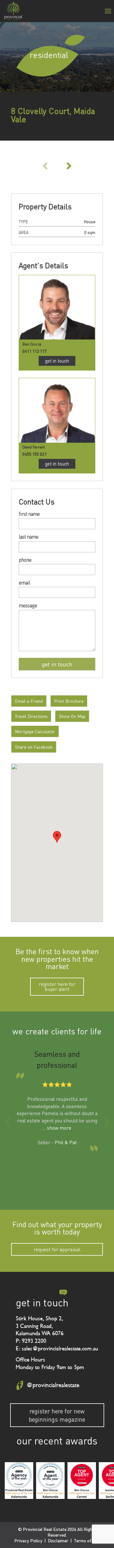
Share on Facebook (34, 747)
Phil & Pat (66, 1142)
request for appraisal (57, 1249)
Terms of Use (87, 1540)
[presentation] (8, 1121)
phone (25, 560)
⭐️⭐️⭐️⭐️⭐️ (57, 1084)
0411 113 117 (34, 351)
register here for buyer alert (57, 986)
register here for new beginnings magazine (57, 1415)
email (24, 583)
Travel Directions (31, 716)
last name (28, 537)
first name (29, 514)
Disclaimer (58, 1540)
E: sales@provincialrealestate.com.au (57, 1348)
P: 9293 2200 (31, 1340)
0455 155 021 (34, 454)
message (28, 606)
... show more (57, 1128)
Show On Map (72, 716)
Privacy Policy (28, 1540)
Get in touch (57, 361)
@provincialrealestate (52, 1385)
